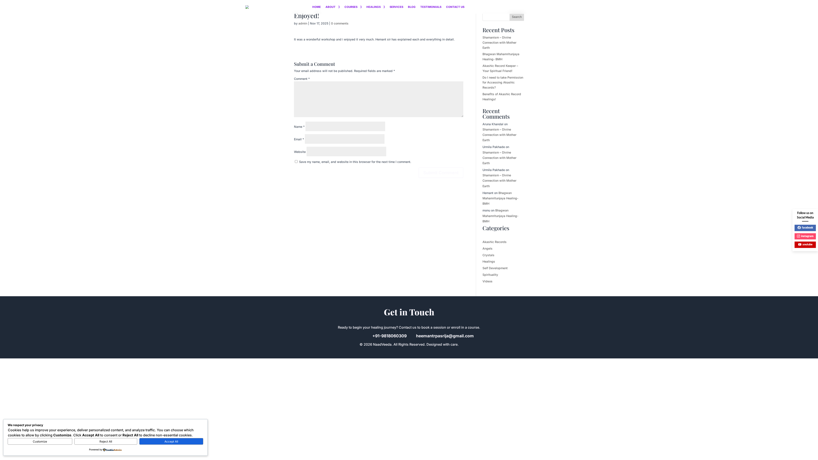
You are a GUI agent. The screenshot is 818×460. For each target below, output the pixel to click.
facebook (807, 227)
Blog (412, 7)
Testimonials (430, 7)
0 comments (340, 23)
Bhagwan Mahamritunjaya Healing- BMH (500, 198)
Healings (373, 7)
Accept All (171, 441)
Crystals (488, 255)
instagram (807, 236)
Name (299, 126)
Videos (487, 281)
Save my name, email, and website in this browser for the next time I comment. (355, 162)
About (330, 7)
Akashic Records (494, 242)
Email (299, 139)
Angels (487, 248)
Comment (302, 78)
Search (517, 17)
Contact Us (455, 7)
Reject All (105, 441)
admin (302, 23)
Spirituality (490, 274)
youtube (807, 244)
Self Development (495, 268)
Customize (40, 441)
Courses (350, 7)
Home (316, 7)
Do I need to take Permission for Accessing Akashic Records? (502, 82)
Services (396, 7)
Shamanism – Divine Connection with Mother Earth (499, 42)
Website (300, 152)
